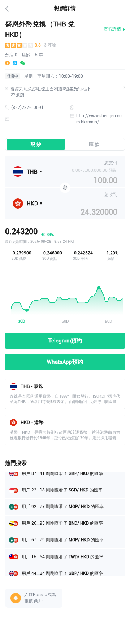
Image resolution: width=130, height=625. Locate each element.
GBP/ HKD (78, 570)
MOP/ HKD (79, 504)
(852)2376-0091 (27, 107)
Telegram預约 (65, 340)
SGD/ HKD (78, 487)
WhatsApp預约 (65, 362)
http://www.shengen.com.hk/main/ (99, 118)
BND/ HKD (78, 520)
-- (78, 107)
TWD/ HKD (78, 554)
